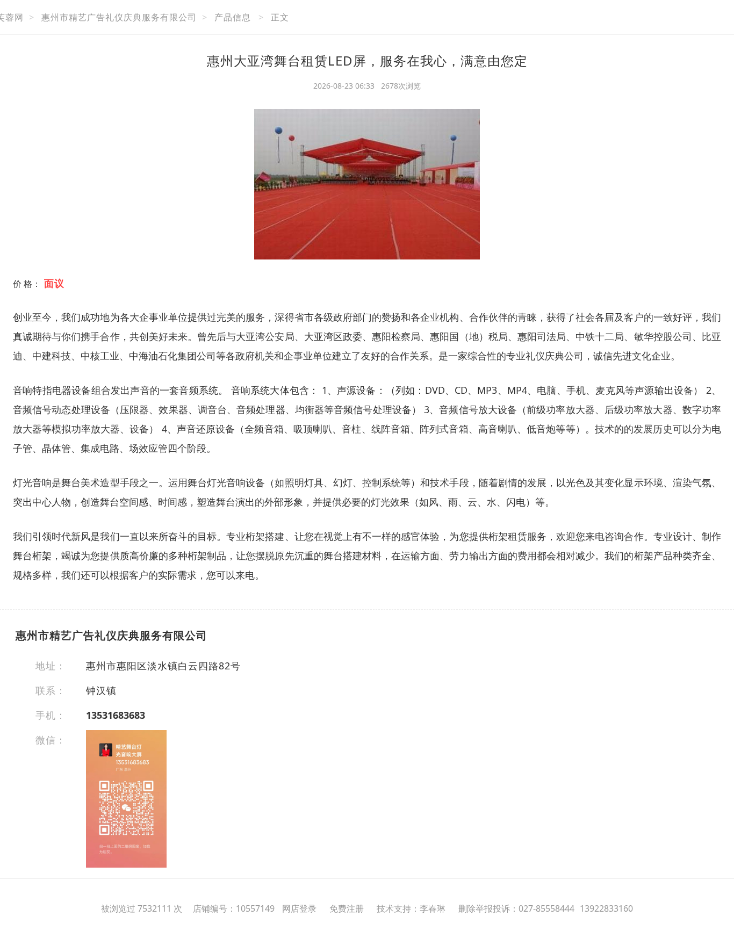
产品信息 (232, 17)
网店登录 (299, 908)
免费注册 (346, 908)
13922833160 (606, 908)
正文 (280, 17)
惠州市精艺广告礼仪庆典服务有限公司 (119, 17)
